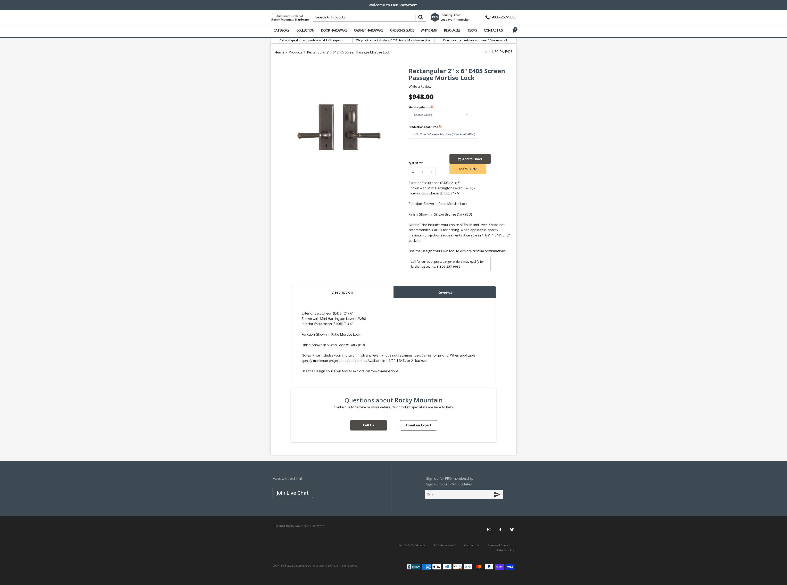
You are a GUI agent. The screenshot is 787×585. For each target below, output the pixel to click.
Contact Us (493, 30)
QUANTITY (416, 163)
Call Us (368, 425)
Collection (305, 30)
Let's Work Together (455, 20)
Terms (472, 30)
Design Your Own (434, 251)
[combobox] (369, 17)
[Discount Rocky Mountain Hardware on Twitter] (512, 530)
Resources (452, 30)
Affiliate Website (444, 545)
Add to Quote (468, 169)
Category (281, 30)
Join (293, 492)
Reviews (444, 292)
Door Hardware (334, 30)
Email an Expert (418, 425)
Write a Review (420, 86)
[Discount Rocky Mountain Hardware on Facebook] (500, 530)
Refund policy (505, 550)
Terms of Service (499, 545)
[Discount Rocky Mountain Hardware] (290, 16)
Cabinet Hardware (368, 30)
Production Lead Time (423, 127)
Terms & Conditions (411, 545)
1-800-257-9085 (503, 17)
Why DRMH (429, 30)
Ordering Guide (402, 30)
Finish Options (418, 107)
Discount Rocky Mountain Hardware (314, 565)
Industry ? (450, 15)
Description (342, 292)
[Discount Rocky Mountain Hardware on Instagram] (489, 530)
